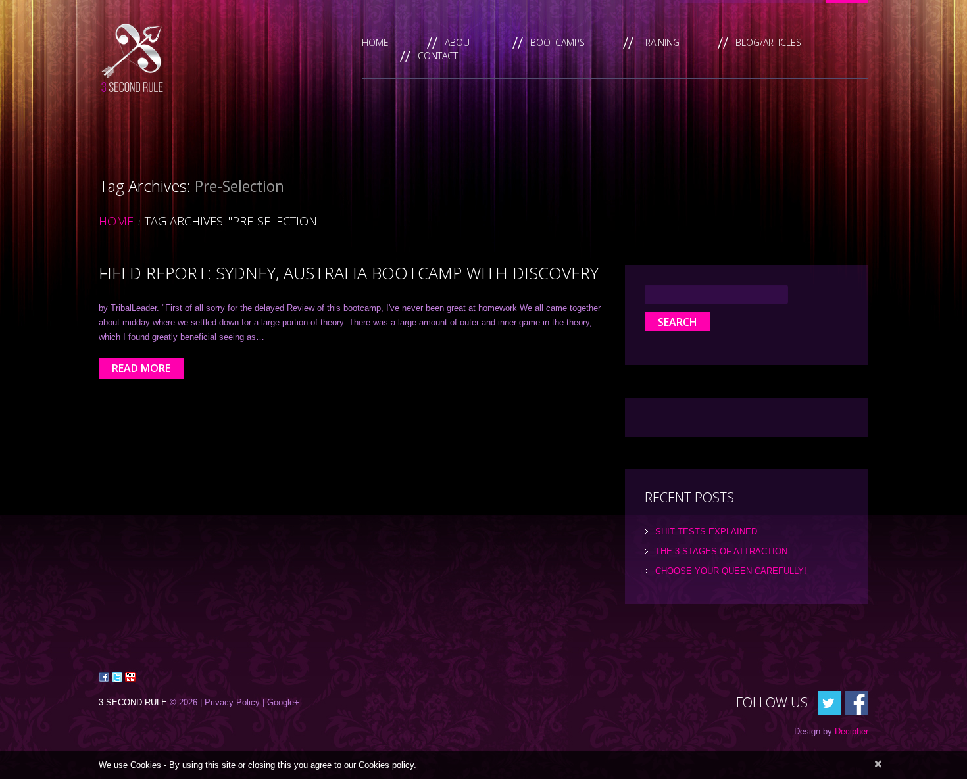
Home (375, 42)
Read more (141, 368)
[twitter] (829, 702)
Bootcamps (557, 42)
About (459, 42)
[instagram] (856, 702)
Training (660, 42)
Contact (438, 55)
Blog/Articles (768, 42)
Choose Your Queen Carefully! (730, 571)
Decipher (851, 731)
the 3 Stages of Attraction (721, 551)
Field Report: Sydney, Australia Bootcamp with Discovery (349, 273)
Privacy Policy (232, 702)
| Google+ (280, 702)
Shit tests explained (706, 531)
